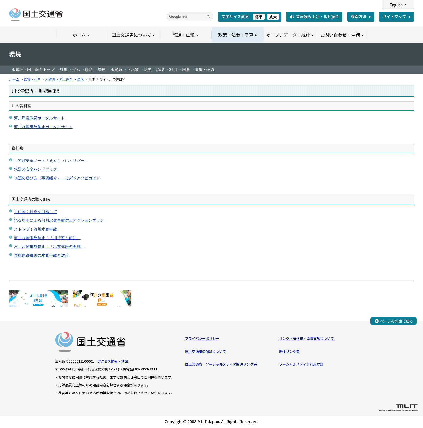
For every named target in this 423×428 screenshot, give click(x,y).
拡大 (273, 17)
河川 (63, 70)
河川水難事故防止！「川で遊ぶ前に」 (47, 238)
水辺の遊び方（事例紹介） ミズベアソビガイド (57, 178)
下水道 (133, 70)
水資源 (116, 70)
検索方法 (358, 16)
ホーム (14, 79)
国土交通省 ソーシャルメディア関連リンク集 (221, 364)
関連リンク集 (289, 351)
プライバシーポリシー (202, 338)
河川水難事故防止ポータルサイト (43, 127)
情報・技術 (204, 70)
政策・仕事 (32, 79)
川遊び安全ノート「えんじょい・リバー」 (51, 161)
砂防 (89, 70)
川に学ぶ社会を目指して (35, 212)
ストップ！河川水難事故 (35, 229)
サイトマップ (394, 16)
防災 (148, 70)
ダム (76, 70)
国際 (186, 70)
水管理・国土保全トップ (33, 70)
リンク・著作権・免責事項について (306, 338)
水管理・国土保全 (59, 79)
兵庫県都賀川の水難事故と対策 (41, 255)
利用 (173, 70)
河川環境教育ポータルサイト (39, 118)
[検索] (208, 17)
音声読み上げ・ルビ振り (317, 16)
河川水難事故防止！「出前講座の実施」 (49, 246)
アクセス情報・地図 (112, 361)
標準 (259, 17)
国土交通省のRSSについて (205, 351)
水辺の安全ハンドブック (35, 169)
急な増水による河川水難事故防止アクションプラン (59, 220)
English (396, 5)
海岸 (102, 70)
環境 (160, 70)
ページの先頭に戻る (396, 321)
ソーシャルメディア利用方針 (301, 364)
